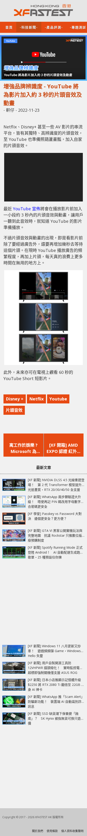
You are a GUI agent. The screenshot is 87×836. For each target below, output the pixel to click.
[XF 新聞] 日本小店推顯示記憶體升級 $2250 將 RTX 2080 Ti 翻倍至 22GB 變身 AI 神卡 (56, 685)
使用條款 (52, 831)
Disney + (14, 399)
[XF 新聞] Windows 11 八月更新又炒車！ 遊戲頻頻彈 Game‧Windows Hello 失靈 (54, 651)
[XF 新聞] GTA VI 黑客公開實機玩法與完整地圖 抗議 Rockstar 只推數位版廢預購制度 (55, 535)
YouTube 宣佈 (26, 208)
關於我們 (37, 831)
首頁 (9, 27)
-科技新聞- (29, 27)
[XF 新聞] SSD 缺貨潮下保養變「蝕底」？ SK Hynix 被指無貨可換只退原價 (56, 718)
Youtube (58, 399)
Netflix (36, 399)
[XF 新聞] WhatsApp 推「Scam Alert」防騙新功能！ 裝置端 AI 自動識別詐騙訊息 (56, 701)
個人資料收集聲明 (72, 831)
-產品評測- (54, 27)
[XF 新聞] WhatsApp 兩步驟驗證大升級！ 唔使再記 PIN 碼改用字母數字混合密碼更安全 (56, 502)
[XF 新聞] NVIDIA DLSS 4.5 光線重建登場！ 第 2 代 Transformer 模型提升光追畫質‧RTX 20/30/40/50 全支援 (56, 485)
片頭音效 (14, 410)
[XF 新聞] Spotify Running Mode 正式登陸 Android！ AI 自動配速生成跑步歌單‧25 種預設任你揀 (55, 552)
